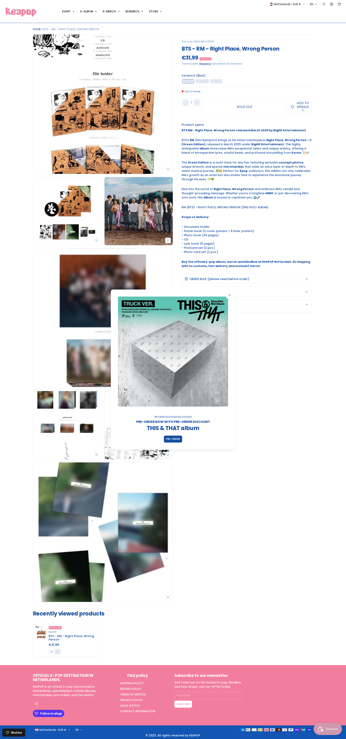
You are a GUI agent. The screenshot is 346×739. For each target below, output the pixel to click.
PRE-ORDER (173, 439)
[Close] (229, 295)
